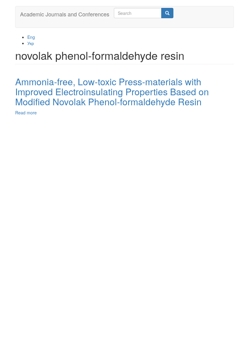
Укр (30, 43)
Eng (31, 37)
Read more (26, 113)
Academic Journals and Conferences (64, 14)
